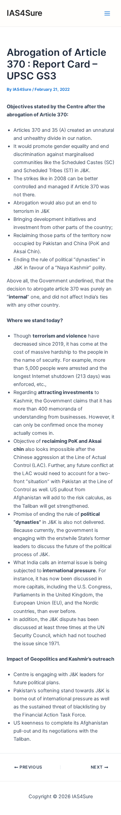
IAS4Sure (24, 13)
